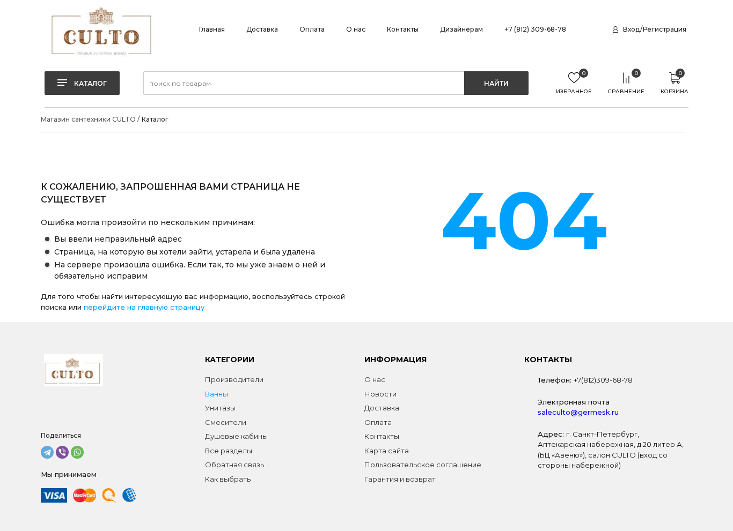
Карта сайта (386, 450)
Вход (631, 29)
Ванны (216, 394)
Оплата (312, 29)
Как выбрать (228, 479)
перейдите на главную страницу (144, 307)
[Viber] (62, 452)
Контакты (403, 29)
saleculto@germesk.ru (578, 412)
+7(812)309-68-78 (603, 380)
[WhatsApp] (77, 452)
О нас (355, 29)
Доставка (262, 29)
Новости (380, 394)
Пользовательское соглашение (422, 464)
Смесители (225, 422)
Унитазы (220, 407)
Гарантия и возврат (400, 479)
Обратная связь (234, 464)
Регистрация (664, 29)
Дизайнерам (461, 29)
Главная (212, 29)
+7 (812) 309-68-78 (535, 29)
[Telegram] (47, 452)
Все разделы (228, 450)
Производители (234, 379)
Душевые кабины (236, 436)
